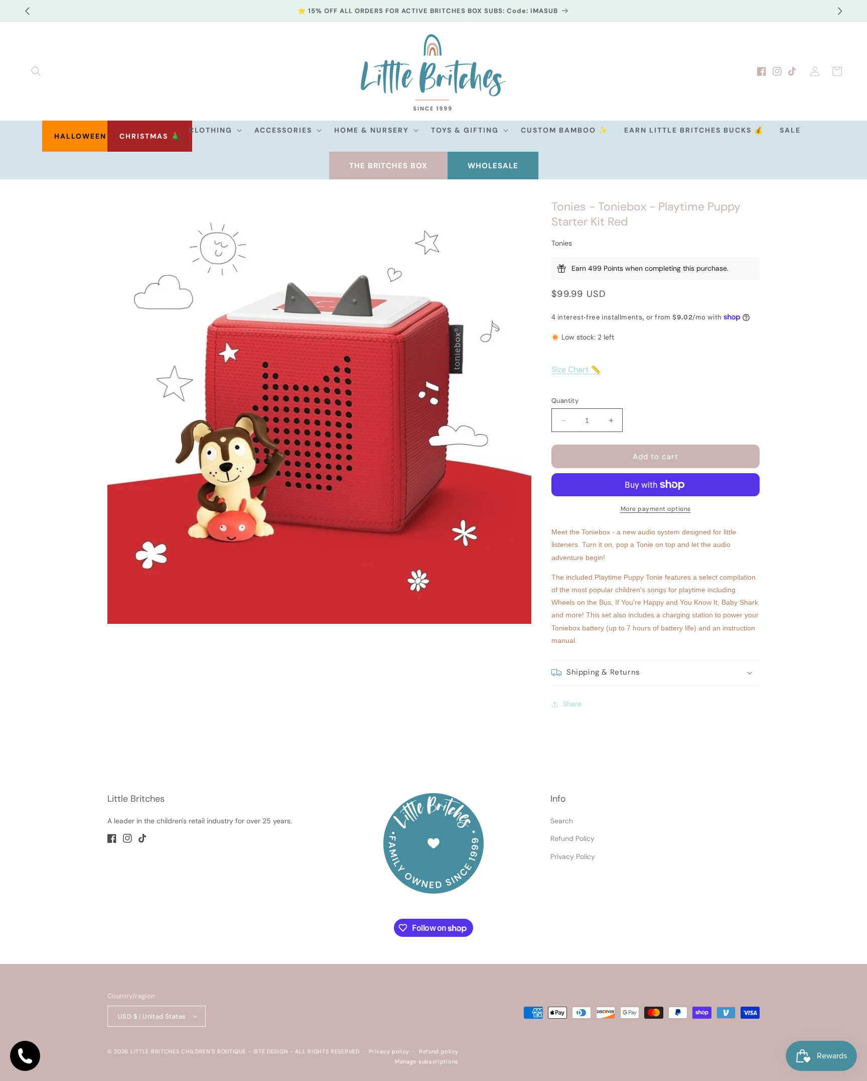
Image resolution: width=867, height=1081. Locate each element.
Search (561, 820)
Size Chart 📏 (576, 369)
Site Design (270, 1051)
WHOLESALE (493, 166)
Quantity (565, 400)
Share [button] (572, 703)
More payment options (656, 509)
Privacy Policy (572, 856)
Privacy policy (389, 1051)
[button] (36, 71)
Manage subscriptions (427, 1061)
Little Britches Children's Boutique (188, 1051)
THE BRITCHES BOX (388, 166)
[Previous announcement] (27, 11)
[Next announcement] (840, 11)
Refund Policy (572, 838)
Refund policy (439, 1051)
